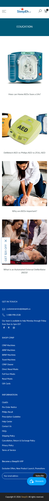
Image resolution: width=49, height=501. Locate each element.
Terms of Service (9, 450)
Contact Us (6, 426)
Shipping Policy (8, 436)
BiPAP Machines (9, 355)
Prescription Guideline (11, 417)
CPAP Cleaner (7, 364)
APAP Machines (8, 350)
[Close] (5, 241)
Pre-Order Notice (9, 407)
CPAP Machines (8, 345)
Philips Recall (7, 412)
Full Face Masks (8, 374)
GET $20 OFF (5, 252)
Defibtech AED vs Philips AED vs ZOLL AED (24, 152)
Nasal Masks (7, 379)
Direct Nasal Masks (10, 369)
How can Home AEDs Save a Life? (24, 94)
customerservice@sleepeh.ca (18, 309)
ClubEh (5, 402)
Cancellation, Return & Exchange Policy (18, 440)
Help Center (7, 421)
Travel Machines (8, 359)
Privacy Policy (7, 445)
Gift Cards (6, 383)
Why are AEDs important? (24, 211)
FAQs (4, 431)
